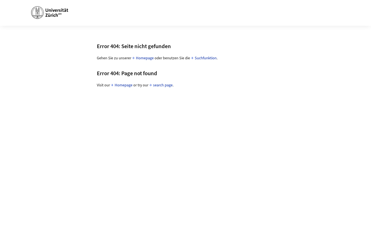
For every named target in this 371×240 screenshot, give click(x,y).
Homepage (145, 58)
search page (163, 85)
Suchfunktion (206, 58)
